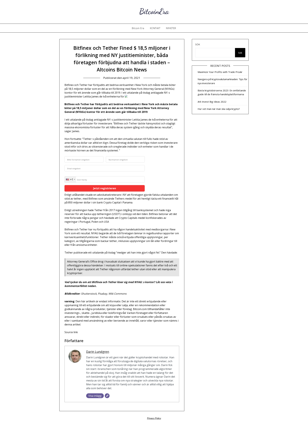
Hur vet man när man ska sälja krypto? (219, 108)
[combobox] (70, 179)
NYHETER (171, 28)
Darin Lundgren (97, 352)
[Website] (107, 395)
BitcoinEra (154, 11)
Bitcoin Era (138, 28)
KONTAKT (155, 28)
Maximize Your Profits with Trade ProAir (220, 72)
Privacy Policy (154, 418)
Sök (197, 44)
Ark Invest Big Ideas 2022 (212, 101)
